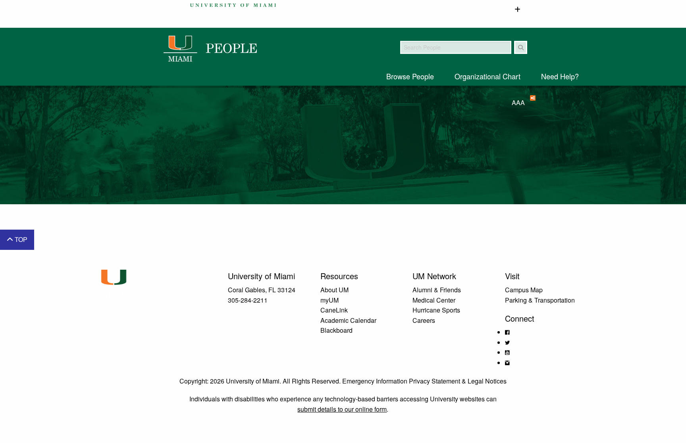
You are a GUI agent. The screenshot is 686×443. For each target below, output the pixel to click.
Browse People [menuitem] (410, 76)
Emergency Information (374, 380)
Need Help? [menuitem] (560, 76)
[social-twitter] (507, 342)
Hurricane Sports (436, 310)
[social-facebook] (507, 332)
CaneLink (334, 310)
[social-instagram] (507, 362)
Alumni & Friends (436, 289)
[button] (17, 240)
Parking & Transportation (540, 300)
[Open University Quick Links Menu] (517, 9)
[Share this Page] (530, 98)
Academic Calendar (348, 320)
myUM (329, 300)
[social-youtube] (507, 352)
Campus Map (524, 289)
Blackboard (336, 330)
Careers (423, 320)
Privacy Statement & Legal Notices (458, 380)
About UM (334, 289)
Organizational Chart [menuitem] (487, 76)
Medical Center (433, 300)
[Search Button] (520, 47)
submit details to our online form (342, 409)
